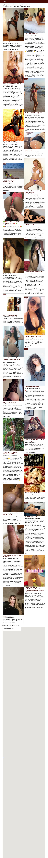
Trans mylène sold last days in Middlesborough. (12, 84)
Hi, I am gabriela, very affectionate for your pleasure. (12, 142)
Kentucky (21, 4)
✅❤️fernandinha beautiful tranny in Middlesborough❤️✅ (13, 222)
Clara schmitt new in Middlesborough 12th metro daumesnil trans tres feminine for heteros (34, 590)
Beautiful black (7, 42)
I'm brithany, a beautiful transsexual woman (10, 452)
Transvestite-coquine (9, 402)
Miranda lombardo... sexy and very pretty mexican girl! (33, 113)
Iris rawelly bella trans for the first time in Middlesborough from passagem (13, 359)
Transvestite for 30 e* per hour (34, 336)
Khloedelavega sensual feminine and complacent (12, 513)
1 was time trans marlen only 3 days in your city (33, 191)
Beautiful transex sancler (32, 386)
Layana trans (7, 616)
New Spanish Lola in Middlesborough (9, 180)
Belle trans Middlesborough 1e (33, 271)
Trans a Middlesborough (10, 315)
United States (15, 4)
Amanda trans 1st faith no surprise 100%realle (13, 555)
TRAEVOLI (5, 1)
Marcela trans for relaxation (33, 492)
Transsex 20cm (29, 224)
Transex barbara (8, 273)
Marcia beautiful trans (31, 516)
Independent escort (7, 4)
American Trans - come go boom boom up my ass (34, 440)
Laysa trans (28, 150)
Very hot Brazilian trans (31, 33)
